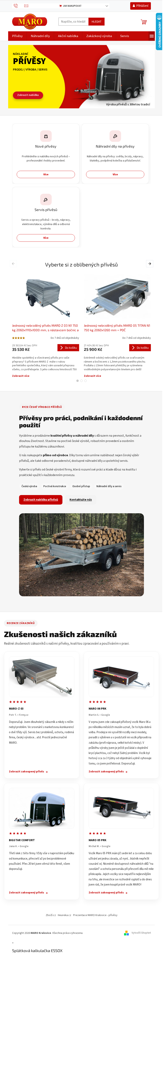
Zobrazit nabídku (28, 95)
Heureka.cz (64, 915)
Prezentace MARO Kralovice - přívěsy (95, 915)
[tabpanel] (46, 324)
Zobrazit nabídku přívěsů (40, 500)
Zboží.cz (51, 915)
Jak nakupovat (72, 6)
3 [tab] (85, 381)
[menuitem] (17, 36)
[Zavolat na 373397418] (18, 6)
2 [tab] (81, 381)
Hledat (96, 21)
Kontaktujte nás (81, 500)
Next (150, 263)
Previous (14, 263)
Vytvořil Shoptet (141, 933)
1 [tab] (77, 381)
